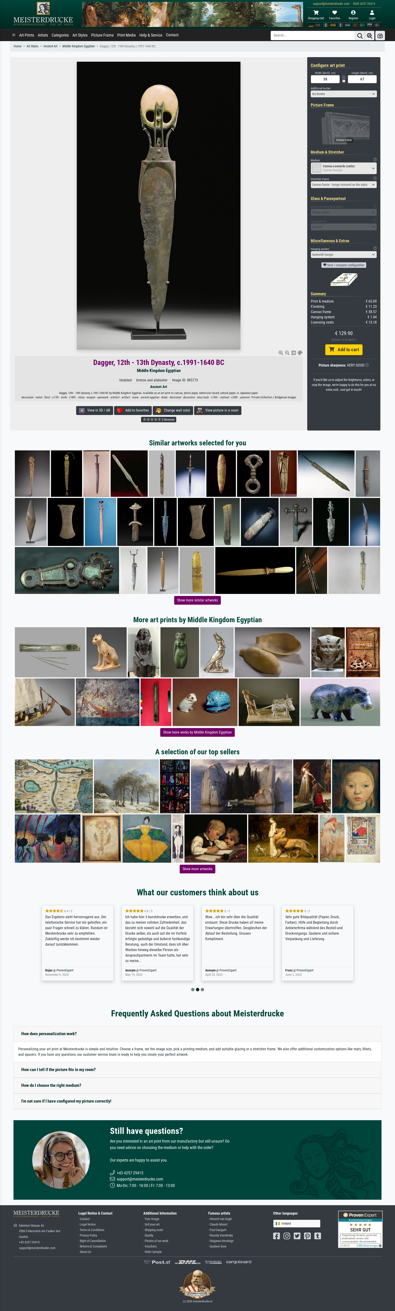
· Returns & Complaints (92, 1246)
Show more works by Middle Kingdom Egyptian (197, 732)
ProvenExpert (67, 970)
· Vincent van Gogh (220, 1219)
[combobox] (344, 93)
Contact (172, 35)
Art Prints (26, 35)
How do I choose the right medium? (51, 1085)
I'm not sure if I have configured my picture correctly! (66, 1101)
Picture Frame (102, 35)
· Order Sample (152, 1252)
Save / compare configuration (345, 265)
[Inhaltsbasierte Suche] (369, 35)
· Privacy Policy (87, 1235)
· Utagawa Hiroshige (221, 1241)
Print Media (126, 35)
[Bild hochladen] (380, 35)
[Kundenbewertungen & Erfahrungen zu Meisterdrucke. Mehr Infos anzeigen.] (360, 1229)
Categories (60, 35)
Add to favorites (136, 410)
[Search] (360, 35)
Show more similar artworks (197, 600)
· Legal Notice (87, 1224)
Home (17, 46)
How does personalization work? (49, 1033)
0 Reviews (167, 419)
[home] (13, 35)
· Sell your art (151, 1224)
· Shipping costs (153, 1230)
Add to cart (346, 349)
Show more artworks (197, 869)
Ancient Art (50, 46)
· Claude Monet (217, 1224)
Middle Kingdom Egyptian (78, 46)
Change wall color (175, 410)
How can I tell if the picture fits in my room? (58, 1069)
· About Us (84, 1252)
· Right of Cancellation (92, 1241)
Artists (43, 35)
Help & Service (150, 35)
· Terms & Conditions (91, 1230)
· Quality (148, 1235)
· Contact (84, 1219)
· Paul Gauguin (217, 1230)
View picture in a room (220, 410)
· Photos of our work (155, 1241)
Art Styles (80, 35)
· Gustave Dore (217, 1246)
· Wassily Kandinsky (220, 1235)
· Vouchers (150, 1246)
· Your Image (151, 1219)
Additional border (321, 88)
